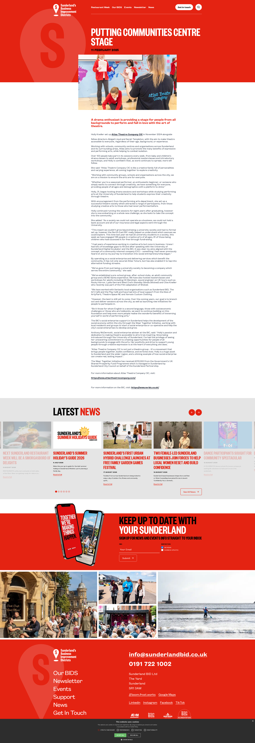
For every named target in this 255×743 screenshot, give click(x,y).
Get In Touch (69, 712)
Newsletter (140, 7)
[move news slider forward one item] (198, 412)
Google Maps (167, 694)
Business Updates (171, 550)
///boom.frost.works (142, 694)
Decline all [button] (134, 735)
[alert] (127, 731)
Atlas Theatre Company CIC (127, 134)
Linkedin (134, 702)
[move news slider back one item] (192, 412)
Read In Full (7, 477)
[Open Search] (198, 7)
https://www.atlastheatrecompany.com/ (113, 378)
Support (64, 696)
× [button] (253, 721)
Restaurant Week (100, 7)
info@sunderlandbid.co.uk (168, 654)
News (151, 7)
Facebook (166, 702)
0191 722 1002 (150, 663)
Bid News (167, 547)
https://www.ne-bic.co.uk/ (145, 387)
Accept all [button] (120, 735)
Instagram (150, 702)
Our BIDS (117, 7)
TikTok (180, 702)
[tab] (56, 492)
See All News (189, 491)
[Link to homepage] (64, 10)
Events (128, 7)
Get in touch (184, 7)
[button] (127, 740)
